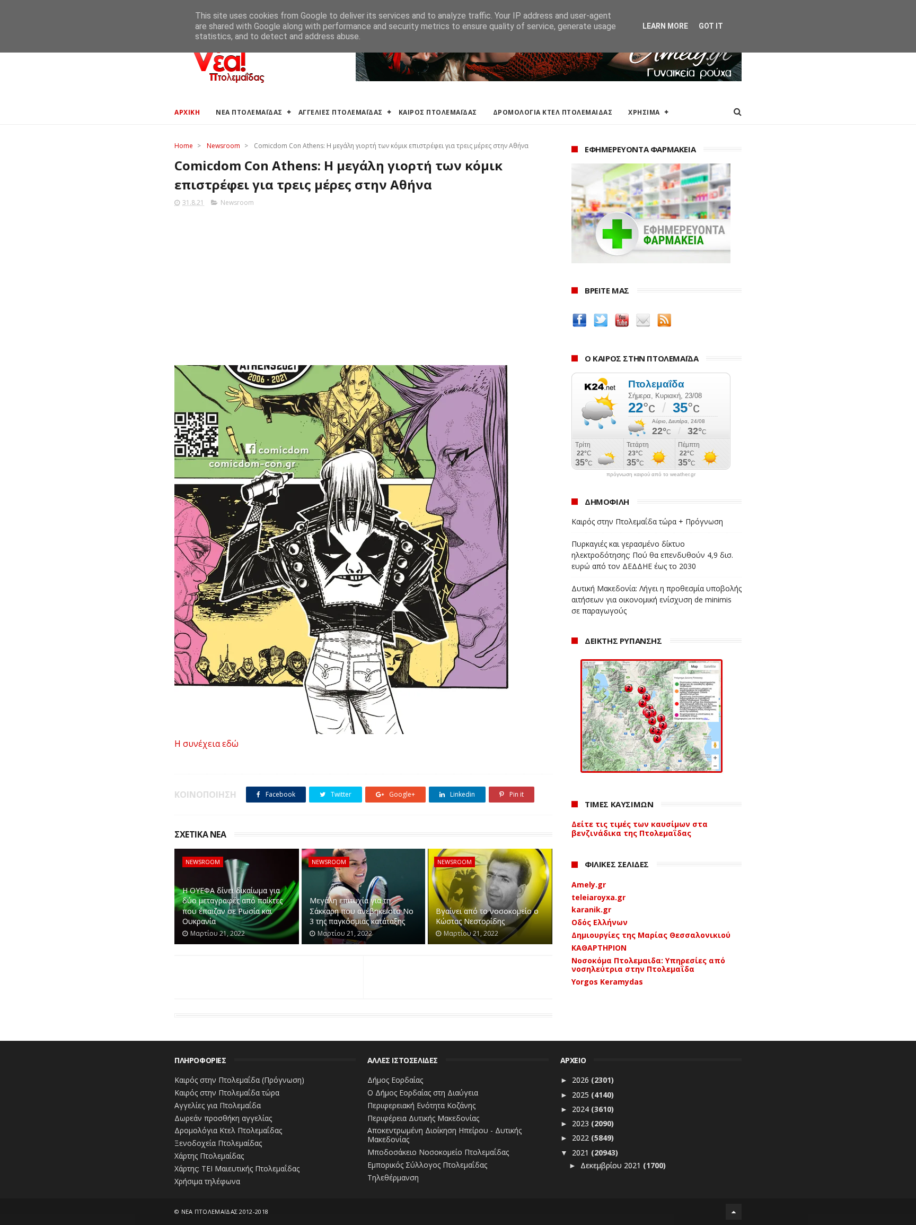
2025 (581, 1095)
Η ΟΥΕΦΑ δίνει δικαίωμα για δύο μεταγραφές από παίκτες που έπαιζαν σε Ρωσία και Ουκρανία (232, 906)
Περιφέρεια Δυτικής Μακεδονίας (423, 1118)
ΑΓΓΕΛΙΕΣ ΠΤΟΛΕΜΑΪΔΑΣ (340, 112)
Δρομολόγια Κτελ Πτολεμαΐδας (228, 1130)
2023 (581, 1123)
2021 (581, 1153)
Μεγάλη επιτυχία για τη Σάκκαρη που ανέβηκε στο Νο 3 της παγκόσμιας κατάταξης (361, 910)
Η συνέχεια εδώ (206, 743)
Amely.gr (588, 884)
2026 (581, 1080)
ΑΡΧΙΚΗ (187, 112)
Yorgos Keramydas (607, 982)
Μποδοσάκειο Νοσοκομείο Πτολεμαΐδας (438, 1152)
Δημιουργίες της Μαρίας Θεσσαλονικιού (650, 935)
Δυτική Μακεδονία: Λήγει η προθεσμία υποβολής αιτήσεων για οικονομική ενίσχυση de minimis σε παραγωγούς (656, 599)
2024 (581, 1109)
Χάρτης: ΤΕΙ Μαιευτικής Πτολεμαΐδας (237, 1168)
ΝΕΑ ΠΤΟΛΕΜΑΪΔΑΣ (249, 112)
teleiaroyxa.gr (598, 897)
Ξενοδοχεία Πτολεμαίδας (218, 1143)
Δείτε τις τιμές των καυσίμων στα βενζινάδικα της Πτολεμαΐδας (639, 828)
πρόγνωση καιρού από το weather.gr (650, 474)
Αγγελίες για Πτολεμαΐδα (217, 1105)
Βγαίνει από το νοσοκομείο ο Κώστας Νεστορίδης (487, 916)
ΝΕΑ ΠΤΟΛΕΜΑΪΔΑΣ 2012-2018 (225, 1211)
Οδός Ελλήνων (599, 922)
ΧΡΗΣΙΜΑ (644, 112)
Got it (711, 26)
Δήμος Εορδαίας (395, 1080)
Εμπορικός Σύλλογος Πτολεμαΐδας (427, 1165)
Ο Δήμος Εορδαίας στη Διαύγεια (422, 1093)
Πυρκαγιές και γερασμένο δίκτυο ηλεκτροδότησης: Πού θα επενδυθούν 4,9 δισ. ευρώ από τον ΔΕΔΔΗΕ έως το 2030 (652, 555)
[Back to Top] (734, 1212)
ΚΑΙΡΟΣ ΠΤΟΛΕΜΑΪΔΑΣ (438, 112)
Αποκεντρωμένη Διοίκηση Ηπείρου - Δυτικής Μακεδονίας (444, 1134)
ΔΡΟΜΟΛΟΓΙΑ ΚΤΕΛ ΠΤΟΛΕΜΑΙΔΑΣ (553, 112)
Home (183, 145)
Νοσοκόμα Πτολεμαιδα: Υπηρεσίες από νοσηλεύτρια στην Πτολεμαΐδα (648, 964)
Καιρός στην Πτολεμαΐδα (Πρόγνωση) (239, 1080)
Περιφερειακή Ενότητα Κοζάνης (421, 1105)
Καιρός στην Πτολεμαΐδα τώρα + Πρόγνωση (647, 521)
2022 (581, 1138)
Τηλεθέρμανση (393, 1177)
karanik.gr (591, 909)
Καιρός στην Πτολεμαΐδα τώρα (226, 1093)
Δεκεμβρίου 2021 (611, 1165)
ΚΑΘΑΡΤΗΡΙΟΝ (599, 948)
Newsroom (223, 145)
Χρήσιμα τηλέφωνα (207, 1181)
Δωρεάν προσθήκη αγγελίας (223, 1118)
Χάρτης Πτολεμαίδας (209, 1156)
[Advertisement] (363, 283)
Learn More (665, 26)
